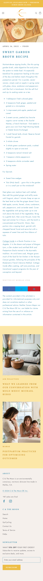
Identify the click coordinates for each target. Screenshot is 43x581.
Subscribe (11, 567)
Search (5, 514)
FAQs (5, 534)
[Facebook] (4, 501)
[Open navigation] (3, 13)
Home (5, 518)
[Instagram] (10, 501)
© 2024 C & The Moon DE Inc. (15, 491)
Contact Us (7, 526)
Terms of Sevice (9, 530)
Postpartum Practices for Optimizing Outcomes (19, 455)
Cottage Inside (8, 241)
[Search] (36, 13)
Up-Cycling (7, 522)
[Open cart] (40, 13)
